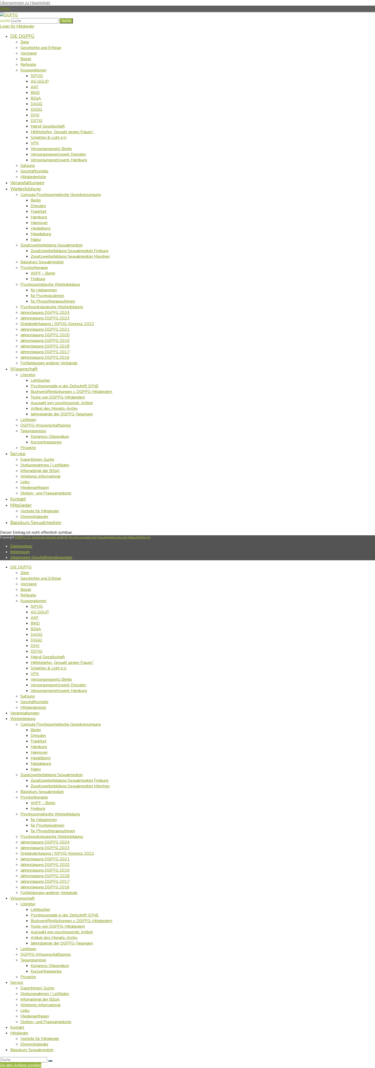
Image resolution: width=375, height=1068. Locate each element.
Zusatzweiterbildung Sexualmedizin (51, 775)
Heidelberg (41, 758)
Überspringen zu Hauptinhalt (25, 3)
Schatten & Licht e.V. (49, 668)
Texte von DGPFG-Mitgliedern (58, 926)
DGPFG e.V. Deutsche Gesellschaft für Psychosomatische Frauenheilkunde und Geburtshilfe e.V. (83, 537)
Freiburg (38, 808)
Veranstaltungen (24, 713)
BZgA (36, 629)
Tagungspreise (33, 960)
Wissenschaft (22, 898)
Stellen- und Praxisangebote (45, 1022)
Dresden (38, 735)
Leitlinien (28, 949)
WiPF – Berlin (43, 803)
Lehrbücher (40, 909)
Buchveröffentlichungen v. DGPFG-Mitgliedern (71, 921)
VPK (35, 674)
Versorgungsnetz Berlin (51, 679)
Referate (28, 595)
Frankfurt (38, 741)
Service (16, 982)
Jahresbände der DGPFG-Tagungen (62, 943)
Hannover (39, 752)
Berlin (36, 730)
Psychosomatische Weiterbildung (50, 814)
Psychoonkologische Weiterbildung (51, 836)
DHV (35, 646)
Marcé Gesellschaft (48, 657)
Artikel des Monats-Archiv (54, 937)
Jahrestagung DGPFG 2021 (45, 859)
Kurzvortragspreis (46, 971)
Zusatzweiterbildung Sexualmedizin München (70, 786)
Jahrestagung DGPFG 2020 (45, 864)
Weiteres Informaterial (40, 1005)
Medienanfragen (34, 1016)
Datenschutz (21, 546)
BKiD (35, 623)
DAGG (36, 634)
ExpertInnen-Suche (37, 988)
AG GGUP (40, 612)
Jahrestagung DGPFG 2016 (45, 887)
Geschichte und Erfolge (40, 578)
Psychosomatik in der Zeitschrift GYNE (65, 915)
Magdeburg (41, 763)
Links (25, 1010)
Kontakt (17, 1027)
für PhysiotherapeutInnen (53, 831)
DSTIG (36, 651)
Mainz (36, 769)
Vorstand (28, 584)
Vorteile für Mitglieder (39, 1038)
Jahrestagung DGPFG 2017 (45, 881)
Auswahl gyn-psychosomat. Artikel (62, 932)
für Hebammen (44, 820)
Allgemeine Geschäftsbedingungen (41, 557)
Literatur (27, 904)
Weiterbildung (22, 719)
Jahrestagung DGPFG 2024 (45, 842)
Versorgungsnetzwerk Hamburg (59, 690)
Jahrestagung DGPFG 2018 (45, 876)
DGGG (36, 640)
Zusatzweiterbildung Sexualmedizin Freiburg (69, 780)
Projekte (28, 977)
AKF (35, 617)
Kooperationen (33, 601)
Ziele (24, 573)
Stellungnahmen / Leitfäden (44, 994)
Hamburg (39, 747)
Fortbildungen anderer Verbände (49, 893)
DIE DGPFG (21, 567)
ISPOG (37, 606)
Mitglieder (19, 1033)
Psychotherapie (34, 797)
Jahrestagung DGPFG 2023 (45, 848)
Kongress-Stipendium (50, 965)
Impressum (20, 552)
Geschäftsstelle (34, 702)
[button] (5, 8)
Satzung (27, 696)
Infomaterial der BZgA (40, 999)
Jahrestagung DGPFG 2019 (45, 870)
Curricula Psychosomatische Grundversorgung (60, 724)
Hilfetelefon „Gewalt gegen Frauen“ (62, 662)
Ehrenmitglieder (34, 1044)
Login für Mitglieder (17, 26)
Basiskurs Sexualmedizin (42, 791)
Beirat (25, 589)
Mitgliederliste (33, 707)
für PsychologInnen (47, 825)
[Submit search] (50, 1061)
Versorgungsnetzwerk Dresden (58, 685)
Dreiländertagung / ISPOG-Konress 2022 (57, 853)
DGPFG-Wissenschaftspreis (45, 954)
